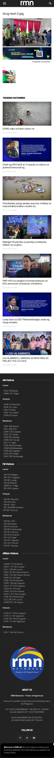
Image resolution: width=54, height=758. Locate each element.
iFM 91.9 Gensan (11, 526)
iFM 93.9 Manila (10, 483)
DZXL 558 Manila (11, 391)
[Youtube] (34, 738)
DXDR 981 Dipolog (11, 437)
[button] (4, 3)
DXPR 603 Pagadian (12, 451)
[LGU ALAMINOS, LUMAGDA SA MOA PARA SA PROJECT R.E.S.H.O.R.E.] (27, 343)
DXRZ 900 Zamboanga (13, 456)
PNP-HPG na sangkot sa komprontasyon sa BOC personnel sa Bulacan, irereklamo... (25, 282)
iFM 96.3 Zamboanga (13, 529)
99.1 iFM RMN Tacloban (13, 507)
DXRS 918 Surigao (11, 453)
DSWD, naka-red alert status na (18, 128)
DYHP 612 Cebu (10, 407)
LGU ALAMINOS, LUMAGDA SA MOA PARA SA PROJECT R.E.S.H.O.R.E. (25, 359)
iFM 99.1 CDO (9, 521)
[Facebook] (20, 738)
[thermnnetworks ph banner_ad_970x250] (27, 59)
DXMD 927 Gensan (12, 440)
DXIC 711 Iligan (10, 442)
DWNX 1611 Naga (11, 393)
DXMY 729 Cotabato (12, 432)
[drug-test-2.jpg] (27, 46)
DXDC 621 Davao (11, 434)
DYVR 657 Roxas (10, 415)
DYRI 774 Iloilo (10, 410)
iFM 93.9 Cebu (10, 502)
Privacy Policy (9, 753)
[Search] (50, 3)
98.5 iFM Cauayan (11, 488)
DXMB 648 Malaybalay (13, 448)
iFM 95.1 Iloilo (9, 504)
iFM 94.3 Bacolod (11, 499)
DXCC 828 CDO (10, 429)
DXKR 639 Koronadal (12, 445)
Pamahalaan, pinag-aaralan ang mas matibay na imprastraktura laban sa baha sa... (27, 205)
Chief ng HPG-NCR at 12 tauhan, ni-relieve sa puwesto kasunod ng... (26, 166)
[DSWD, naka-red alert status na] (27, 114)
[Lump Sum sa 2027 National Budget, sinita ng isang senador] (27, 304)
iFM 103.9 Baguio (11, 474)
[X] (27, 738)
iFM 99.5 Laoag (10, 480)
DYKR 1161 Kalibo (11, 412)
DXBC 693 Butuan (11, 426)
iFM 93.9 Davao (10, 524)
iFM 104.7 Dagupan (12, 477)
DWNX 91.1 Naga (11, 485)
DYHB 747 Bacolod (12, 404)
